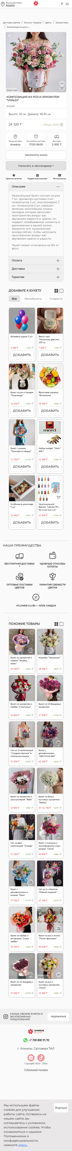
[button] (30, 89)
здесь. (23, 1145)
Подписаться (58, 1016)
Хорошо (61, 1107)
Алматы (10, 5)
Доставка (18, 268)
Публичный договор (36, 1069)
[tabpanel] (36, 420)
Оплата (17, 260)
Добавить (22, 355)
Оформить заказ (36, 155)
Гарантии (18, 276)
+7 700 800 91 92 (39, 1040)
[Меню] (67, 4)
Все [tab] (14, 298)
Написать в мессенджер (35, 165)
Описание (18, 186)
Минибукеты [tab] (33, 298)
